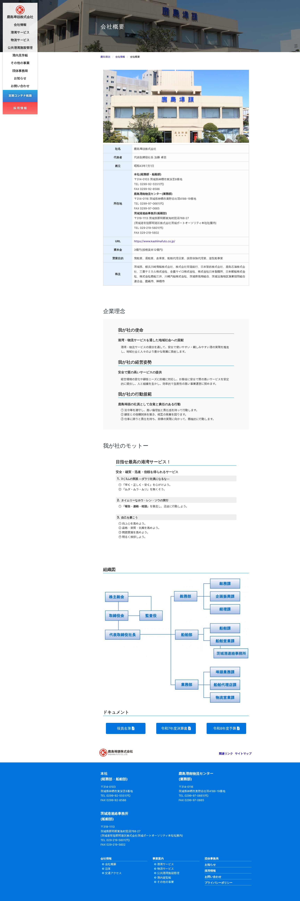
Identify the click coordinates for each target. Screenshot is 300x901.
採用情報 (210, 871)
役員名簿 (124, 728)
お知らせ (210, 864)
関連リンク (226, 753)
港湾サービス (165, 864)
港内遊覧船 (164, 877)
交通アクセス (113, 873)
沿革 (108, 868)
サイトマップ (243, 753)
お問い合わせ (213, 877)
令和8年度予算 (224, 728)
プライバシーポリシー (218, 883)
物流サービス (165, 868)
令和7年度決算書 (174, 728)
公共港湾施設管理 (168, 873)
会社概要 (110, 864)
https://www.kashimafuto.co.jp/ (154, 241)
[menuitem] (20, 25)
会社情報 (106, 858)
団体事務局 (212, 858)
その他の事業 (165, 882)
